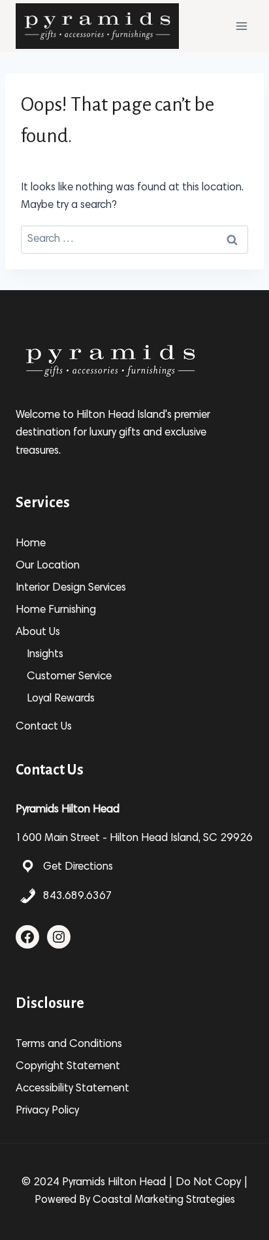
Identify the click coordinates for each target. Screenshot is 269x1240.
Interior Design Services (71, 588)
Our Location (48, 566)
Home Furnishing (56, 610)
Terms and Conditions (69, 1044)
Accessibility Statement (72, 1089)
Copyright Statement (68, 1066)
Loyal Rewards (61, 699)
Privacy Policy (47, 1111)
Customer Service (69, 677)
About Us (38, 632)
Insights (45, 654)
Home (31, 544)
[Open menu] (241, 26)
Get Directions (78, 867)
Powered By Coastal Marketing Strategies (135, 1200)
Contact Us (44, 727)
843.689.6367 (77, 896)
